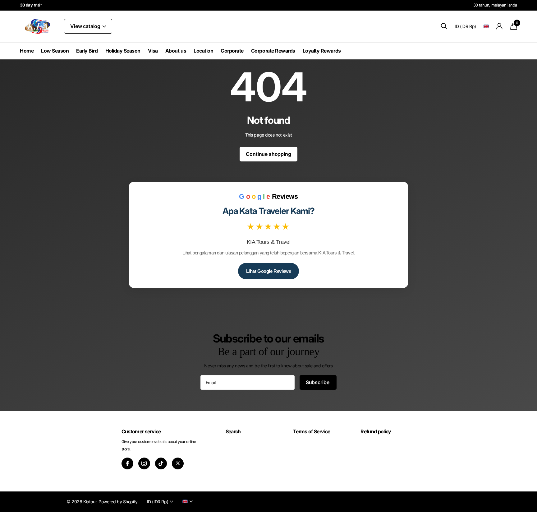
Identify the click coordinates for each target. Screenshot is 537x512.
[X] (178, 463)
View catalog (86, 26)
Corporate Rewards (273, 51)
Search (233, 431)
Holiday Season (122, 51)
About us (175, 51)
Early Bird (87, 51)
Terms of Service (311, 431)
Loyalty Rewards (322, 51)
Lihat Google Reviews (268, 271)
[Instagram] (144, 463)
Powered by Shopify (118, 501)
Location (203, 51)
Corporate (232, 51)
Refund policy (375, 431)
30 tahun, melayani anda (495, 4)
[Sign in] (499, 26)
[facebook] (127, 463)
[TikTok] (161, 463)
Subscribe (318, 382)
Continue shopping (268, 154)
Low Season (55, 51)
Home (27, 51)
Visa (153, 51)
